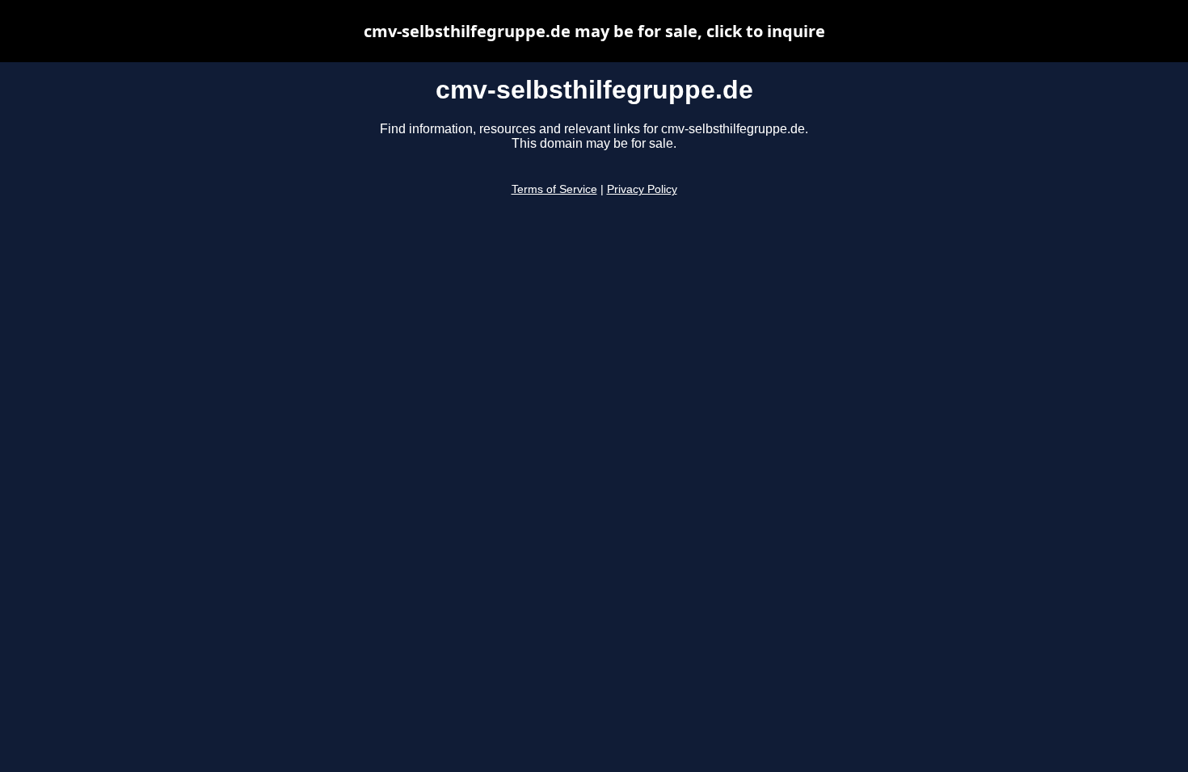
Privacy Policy (642, 189)
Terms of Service (554, 189)
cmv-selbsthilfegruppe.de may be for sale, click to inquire (594, 31)
